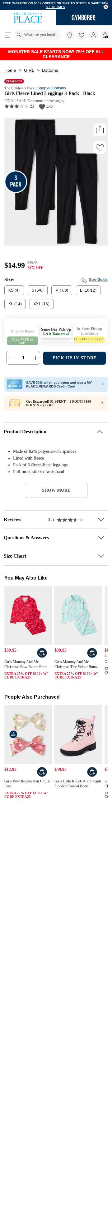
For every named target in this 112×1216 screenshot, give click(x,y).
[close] (106, 7)
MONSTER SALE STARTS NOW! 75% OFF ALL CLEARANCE (56, 55)
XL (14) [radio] (14, 307)
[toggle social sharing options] (100, 133)
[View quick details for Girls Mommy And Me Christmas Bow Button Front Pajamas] (42, 657)
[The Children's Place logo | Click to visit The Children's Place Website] (28, 18)
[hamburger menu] (8, 36)
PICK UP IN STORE (74, 361)
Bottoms (49, 73)
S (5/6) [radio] (37, 294)
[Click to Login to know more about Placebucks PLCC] (102, 407)
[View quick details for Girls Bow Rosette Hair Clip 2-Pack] (42, 778)
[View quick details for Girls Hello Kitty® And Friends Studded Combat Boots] (92, 778)
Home (10, 73)
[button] (81, 36)
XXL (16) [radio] (39, 307)
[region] (56, 5)
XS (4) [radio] (13, 294)
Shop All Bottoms (57, 91)
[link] (70, 36)
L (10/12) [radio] (87, 294)
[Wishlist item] (82, 39)
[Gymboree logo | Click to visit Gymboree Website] (84, 18)
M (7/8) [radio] (61, 294)
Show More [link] (56, 493)
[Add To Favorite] (100, 151)
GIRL (28, 73)
